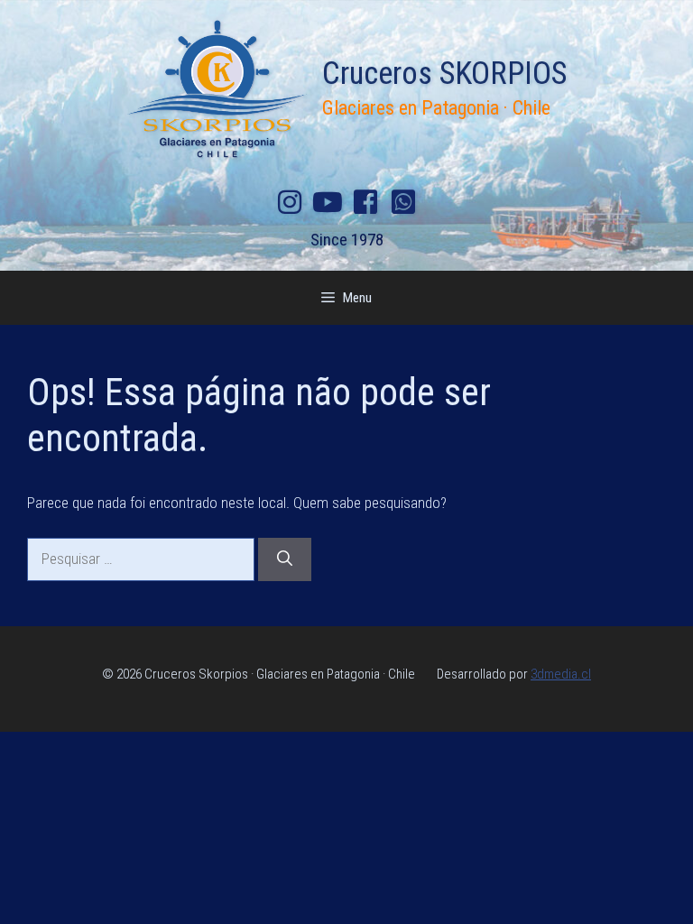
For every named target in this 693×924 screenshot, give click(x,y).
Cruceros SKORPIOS (444, 73)
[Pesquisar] (284, 559)
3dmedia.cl (561, 674)
